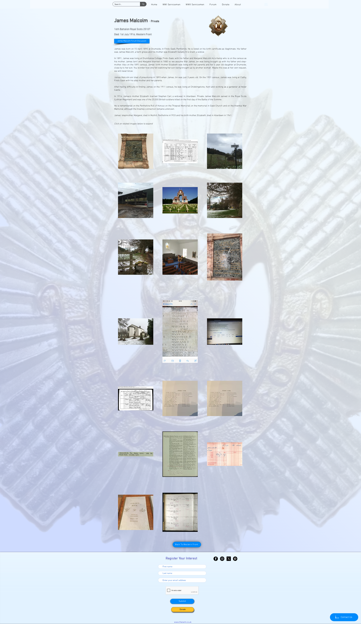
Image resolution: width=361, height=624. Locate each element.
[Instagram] (222, 559)
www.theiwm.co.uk (182, 622)
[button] (266, 3)
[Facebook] (215, 559)
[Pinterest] (235, 559)
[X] (228, 559)
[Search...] (143, 4)
